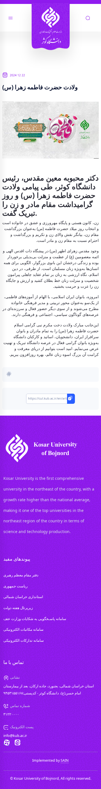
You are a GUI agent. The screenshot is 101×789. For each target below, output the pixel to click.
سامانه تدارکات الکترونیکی (23, 640)
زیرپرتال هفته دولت (18, 607)
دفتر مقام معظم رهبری (20, 575)
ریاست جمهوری (15, 586)
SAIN (65, 760)
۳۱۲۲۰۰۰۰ (11, 714)
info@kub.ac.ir (15, 735)
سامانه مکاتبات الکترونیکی (23, 629)
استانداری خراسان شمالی (23, 596)
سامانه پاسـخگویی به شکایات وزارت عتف (34, 618)
